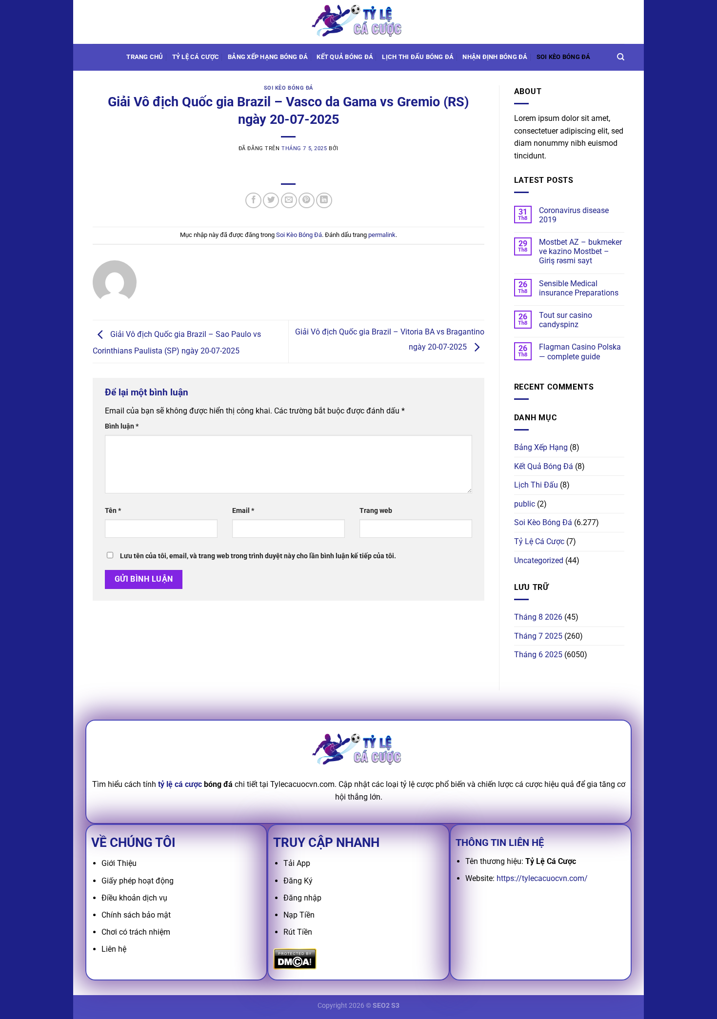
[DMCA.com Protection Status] (295, 958)
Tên (113, 511)
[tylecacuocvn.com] (358, 21)
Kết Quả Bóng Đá (543, 466)
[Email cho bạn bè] (289, 201)
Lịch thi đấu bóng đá (418, 56)
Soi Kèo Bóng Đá (564, 56)
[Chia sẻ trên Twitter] (271, 201)
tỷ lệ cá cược (180, 784)
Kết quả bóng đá (345, 56)
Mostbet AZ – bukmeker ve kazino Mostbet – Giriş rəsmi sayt (580, 251)
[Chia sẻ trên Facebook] (253, 201)
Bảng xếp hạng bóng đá (268, 56)
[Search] (620, 57)
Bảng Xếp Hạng (541, 447)
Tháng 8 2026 (538, 617)
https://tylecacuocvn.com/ (542, 878)
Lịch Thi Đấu (536, 485)
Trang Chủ (144, 56)
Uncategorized (538, 560)
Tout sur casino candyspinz (565, 320)
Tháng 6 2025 (538, 654)
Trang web (375, 511)
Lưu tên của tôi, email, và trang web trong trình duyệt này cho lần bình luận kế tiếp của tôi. (258, 556)
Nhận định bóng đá (494, 56)
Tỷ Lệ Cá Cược (195, 56)
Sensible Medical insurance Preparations (578, 288)
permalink (382, 234)
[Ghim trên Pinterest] (307, 201)
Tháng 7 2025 (538, 636)
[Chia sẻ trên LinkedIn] (324, 201)
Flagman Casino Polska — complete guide (580, 351)
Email (243, 511)
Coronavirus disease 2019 (574, 215)
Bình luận (122, 426)
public (524, 504)
